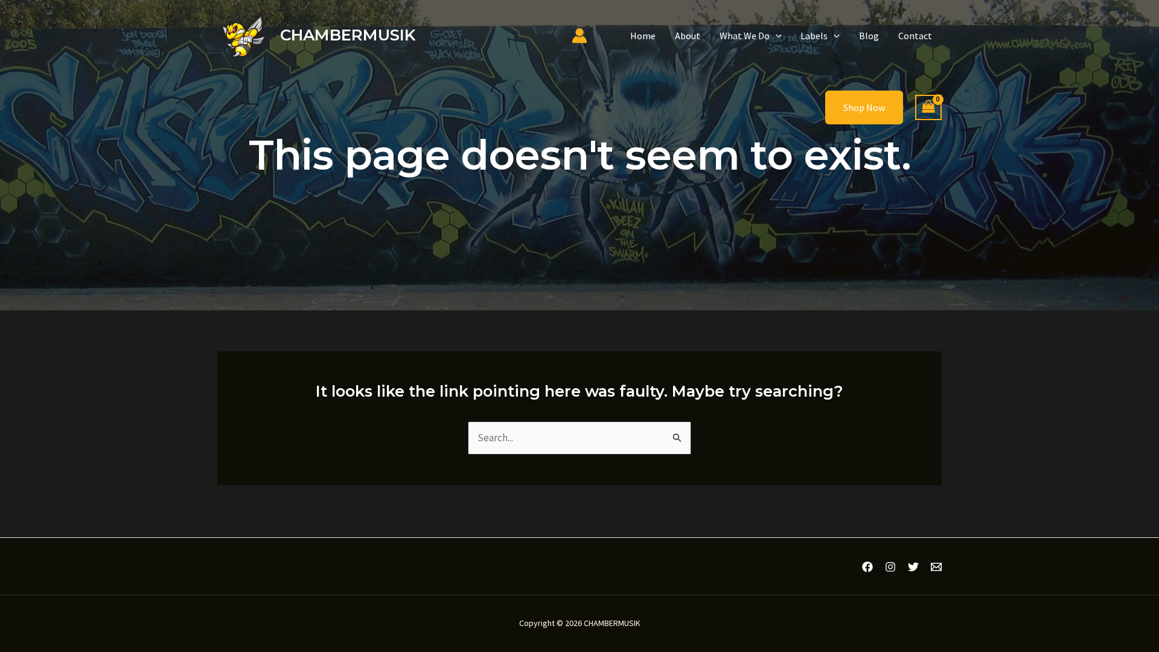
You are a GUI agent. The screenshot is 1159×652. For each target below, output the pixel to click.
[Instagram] (890, 566)
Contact (915, 36)
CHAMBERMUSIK (347, 35)
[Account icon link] (579, 35)
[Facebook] (867, 566)
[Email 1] (936, 566)
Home (643, 36)
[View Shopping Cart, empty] (928, 108)
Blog (869, 36)
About (687, 36)
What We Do (745, 36)
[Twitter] (913, 566)
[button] (776, 35)
